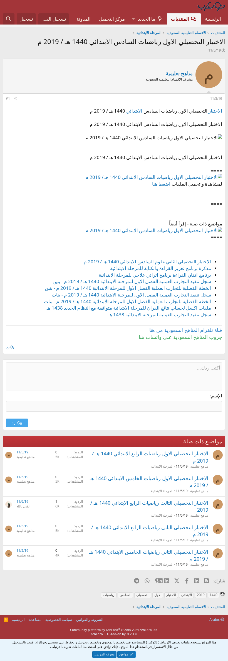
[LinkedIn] (167, 580)
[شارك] (15, 99)
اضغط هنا (161, 184)
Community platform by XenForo (114, 630)
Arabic (214, 619)
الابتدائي (134, 111)
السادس (125, 594)
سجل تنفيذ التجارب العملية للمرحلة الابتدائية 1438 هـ (159, 314)
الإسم (216, 395)
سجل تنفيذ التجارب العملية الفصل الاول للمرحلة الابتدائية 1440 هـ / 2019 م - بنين (132, 281)
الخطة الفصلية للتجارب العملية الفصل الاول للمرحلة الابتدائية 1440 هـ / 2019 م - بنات (127, 301)
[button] (133, 19)
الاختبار (215, 111)
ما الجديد (146, 19)
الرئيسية (213, 19)
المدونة (83, 19)
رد (7, 346)
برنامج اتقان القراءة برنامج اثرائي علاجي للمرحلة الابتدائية (155, 275)
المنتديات (180, 19)
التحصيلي (142, 594)
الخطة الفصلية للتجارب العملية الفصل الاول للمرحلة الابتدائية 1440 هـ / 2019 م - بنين (128, 288)
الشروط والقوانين (89, 619)
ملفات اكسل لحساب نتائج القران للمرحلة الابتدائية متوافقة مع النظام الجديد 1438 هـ (129, 308)
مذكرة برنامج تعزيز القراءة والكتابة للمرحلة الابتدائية (160, 268)
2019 (201, 594)
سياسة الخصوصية (58, 619)
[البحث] (8, 19)
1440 (213, 594)
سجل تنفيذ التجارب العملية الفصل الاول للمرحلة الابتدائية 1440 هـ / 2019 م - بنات (131, 294)
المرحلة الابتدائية (162, 466)
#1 (8, 98)
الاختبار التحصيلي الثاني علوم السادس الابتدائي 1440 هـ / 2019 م (147, 261)
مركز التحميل (112, 19)
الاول (157, 594)
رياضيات (109, 594)
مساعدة (35, 619)
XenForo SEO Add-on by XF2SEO (114, 634)
